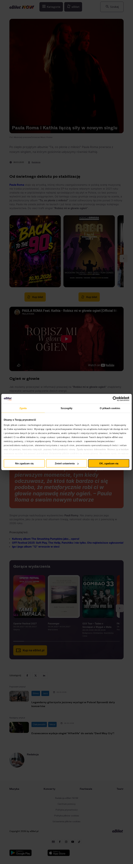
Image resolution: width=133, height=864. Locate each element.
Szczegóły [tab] (67, 408)
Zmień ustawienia (65, 463)
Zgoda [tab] (23, 408)
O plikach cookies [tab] (110, 408)
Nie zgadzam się (24, 463)
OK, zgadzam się (108, 463)
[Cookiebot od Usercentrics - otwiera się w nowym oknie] (115, 398)
